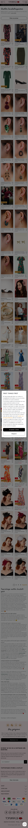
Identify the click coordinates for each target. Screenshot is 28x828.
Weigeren (14, 433)
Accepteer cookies (14, 429)
